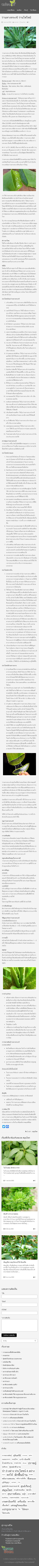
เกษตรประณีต (24, 1497)
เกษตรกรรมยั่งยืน (14, 1498)
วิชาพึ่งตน (33, 10)
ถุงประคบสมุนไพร (23, 1434)
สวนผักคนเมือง (19, 1490)
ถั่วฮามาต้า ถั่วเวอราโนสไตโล (19, 1414)
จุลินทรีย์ (17, 1455)
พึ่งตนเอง (32, 1478)
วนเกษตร (13, 1482)
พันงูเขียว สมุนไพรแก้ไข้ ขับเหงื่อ (15, 1262)
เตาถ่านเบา (6, 1381)
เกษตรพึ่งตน (10, 10)
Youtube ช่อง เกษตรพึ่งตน (13, 1543)
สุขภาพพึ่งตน (14, 1493)
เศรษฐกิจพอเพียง (19, 1505)
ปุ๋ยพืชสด (5, 1467)
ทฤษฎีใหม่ (15, 1459)
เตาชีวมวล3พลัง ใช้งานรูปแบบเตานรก (14, 1397)
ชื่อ (3, 1293)
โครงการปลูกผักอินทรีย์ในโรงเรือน (26, 1424)
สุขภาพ (4, 1494)
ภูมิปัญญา (6, 1482)
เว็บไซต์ (4, 1310)
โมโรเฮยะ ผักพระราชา (12, 1167)
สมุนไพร (23, 22)
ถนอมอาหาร (6, 1459)
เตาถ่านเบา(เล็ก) (8, 1388)
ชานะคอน (24, 1455)
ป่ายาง (3, 1474)
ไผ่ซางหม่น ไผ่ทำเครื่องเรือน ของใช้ (22, 1431)
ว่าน (19, 1482)
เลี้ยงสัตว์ (5, 1505)
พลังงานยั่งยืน (21, 1478)
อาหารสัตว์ (32, 1493)
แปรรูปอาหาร (9, 1509)
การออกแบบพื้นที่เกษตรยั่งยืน (11, 1352)
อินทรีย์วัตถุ (5, 1497)
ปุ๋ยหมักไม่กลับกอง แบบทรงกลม (12, 1359)
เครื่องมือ (22, 1501)
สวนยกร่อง (6, 1355)
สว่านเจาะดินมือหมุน (18, 1427)
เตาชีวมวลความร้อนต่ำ (10, 1378)
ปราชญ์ (32, 1463)
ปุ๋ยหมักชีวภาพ (15, 1466)
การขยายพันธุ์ (7, 1455)
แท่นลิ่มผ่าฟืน (7, 1362)
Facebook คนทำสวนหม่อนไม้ (15, 1539)
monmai (16, 22)
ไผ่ (19, 1509)
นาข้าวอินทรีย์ (25, 1459)
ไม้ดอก (25, 1509)
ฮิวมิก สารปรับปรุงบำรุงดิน (11, 1368)
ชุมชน (30, 1455)
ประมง (24, 1463)
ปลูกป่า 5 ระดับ (23, 1411)
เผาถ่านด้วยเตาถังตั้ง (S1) (10, 1372)
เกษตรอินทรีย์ (9, 1501)
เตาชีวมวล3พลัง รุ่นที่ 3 (10, 1384)
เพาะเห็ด (31, 1501)
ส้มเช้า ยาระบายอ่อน (11, 1214)
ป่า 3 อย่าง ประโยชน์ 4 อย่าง (18, 1470)
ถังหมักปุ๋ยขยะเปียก (8, 1365)
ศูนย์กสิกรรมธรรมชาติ (10, 1486)
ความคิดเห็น (6, 1318)
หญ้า (24, 1493)
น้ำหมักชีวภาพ (7, 1463)
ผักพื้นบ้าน (21, 1474)
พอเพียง (19, 10)
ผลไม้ (10, 1474)
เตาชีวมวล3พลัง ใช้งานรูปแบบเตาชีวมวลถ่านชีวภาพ (19, 1394)
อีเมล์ (4, 1301)
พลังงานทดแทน (8, 1478)
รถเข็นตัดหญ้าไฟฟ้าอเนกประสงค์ (13, 1391)
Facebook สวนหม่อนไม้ (13, 1541)
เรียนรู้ (26, 10)
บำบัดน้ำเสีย (17, 1463)
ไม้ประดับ (6, 1513)
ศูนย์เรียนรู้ (26, 1486)
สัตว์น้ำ (29, 1490)
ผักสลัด (31, 1474)
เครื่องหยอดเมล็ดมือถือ (16, 1418)
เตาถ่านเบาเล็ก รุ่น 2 (9, 1375)
